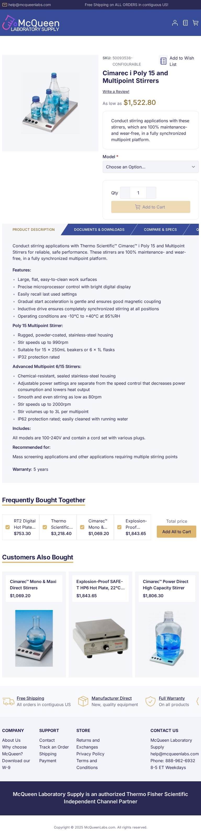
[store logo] (31, 22)
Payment (47, 760)
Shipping (48, 753)
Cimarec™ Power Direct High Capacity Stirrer (165, 584)
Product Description (34, 229)
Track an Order (54, 747)
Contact (47, 740)
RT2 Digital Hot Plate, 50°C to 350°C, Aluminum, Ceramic (25, 524)
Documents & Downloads (99, 229)
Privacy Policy (90, 753)
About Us (11, 740)
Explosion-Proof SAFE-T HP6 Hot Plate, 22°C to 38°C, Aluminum (136, 524)
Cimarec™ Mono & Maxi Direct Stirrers (97, 524)
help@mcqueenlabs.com (29, 4)
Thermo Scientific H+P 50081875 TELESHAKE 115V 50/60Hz (62, 524)
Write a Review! (116, 91)
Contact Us (164, 730)
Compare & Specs (160, 229)
